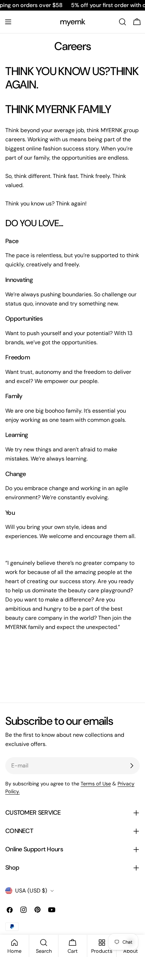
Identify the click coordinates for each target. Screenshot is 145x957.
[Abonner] (131, 765)
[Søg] (122, 22)
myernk (73, 22)
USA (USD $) (31, 890)
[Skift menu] (8, 22)
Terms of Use (96, 783)
